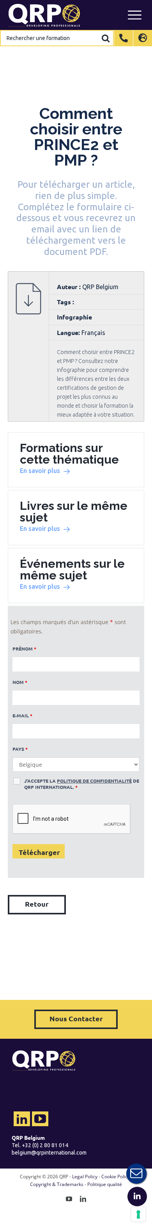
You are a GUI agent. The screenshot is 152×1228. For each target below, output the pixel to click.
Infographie (74, 317)
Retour (37, 903)
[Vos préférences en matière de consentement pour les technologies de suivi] (138, 1214)
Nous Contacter (76, 1018)
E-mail (22, 715)
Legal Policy (84, 1176)
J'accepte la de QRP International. (81, 784)
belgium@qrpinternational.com (49, 1153)
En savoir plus (40, 470)
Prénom (24, 648)
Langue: (68, 332)
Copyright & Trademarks (56, 1184)
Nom (19, 682)
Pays (20, 749)
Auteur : (69, 287)
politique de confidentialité (94, 781)
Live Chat (136, 1173)
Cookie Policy (115, 1176)
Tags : (65, 302)
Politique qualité (104, 1184)
